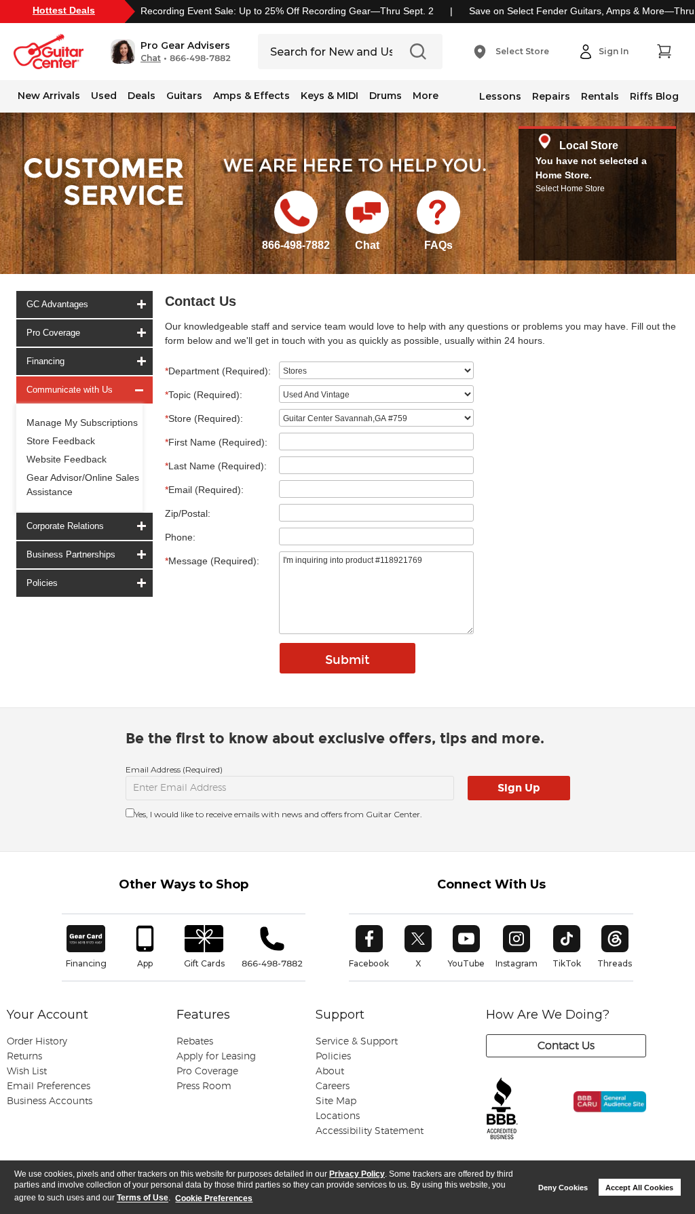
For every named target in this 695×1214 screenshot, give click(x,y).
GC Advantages (57, 304)
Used (104, 96)
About (330, 1071)
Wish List (27, 1071)
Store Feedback (60, 440)
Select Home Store (570, 188)
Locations (338, 1116)
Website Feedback (66, 459)
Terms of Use (142, 1198)
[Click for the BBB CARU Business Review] (600, 1116)
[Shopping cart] (663, 51)
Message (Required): (212, 560)
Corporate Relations (65, 526)
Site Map (336, 1101)
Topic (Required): (203, 394)
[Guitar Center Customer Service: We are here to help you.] (102, 198)
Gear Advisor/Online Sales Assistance (82, 484)
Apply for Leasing (216, 1056)
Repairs (551, 96)
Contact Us (566, 1045)
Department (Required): (218, 371)
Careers (333, 1086)
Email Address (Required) (174, 769)
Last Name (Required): (216, 466)
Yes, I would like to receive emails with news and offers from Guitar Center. (278, 814)
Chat (150, 58)
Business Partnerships (70, 554)
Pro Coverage (53, 333)
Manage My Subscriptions (82, 422)
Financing (45, 361)
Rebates (194, 1041)
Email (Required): (204, 489)
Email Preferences (48, 1086)
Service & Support (357, 1041)
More (425, 96)
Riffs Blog (654, 96)
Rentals (600, 96)
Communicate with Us (69, 390)
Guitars (184, 96)
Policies (42, 583)
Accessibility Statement (370, 1131)
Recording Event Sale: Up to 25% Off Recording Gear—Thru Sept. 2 (287, 10)
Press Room (203, 1086)
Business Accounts (49, 1101)
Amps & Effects (251, 96)
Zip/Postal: (187, 513)
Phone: (180, 537)
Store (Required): (204, 418)
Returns (24, 1056)
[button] (170, 51)
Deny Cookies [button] (563, 1187)
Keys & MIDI (329, 96)
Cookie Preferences (213, 1198)
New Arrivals (49, 96)
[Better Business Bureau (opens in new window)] (502, 1109)
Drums (385, 96)
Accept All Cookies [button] (639, 1187)
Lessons (500, 96)
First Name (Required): (216, 442)
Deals (141, 96)
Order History (37, 1041)
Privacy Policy (357, 1174)
